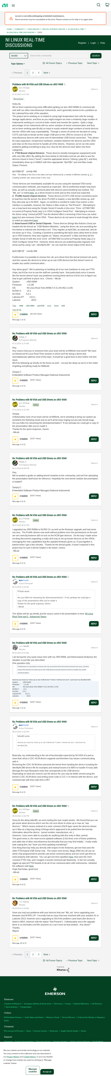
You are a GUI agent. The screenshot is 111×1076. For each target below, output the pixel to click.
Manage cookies (33, 1070)
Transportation (25, 1006)
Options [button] (94, 89)
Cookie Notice (29, 1056)
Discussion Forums (43, 1041)
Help (102, 43)
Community (19, 29)
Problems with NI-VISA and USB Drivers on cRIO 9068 (38, 84)
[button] (15, 314)
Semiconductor (11, 1006)
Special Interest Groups (53, 29)
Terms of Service (68, 1017)
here (32, 193)
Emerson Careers (40, 1030)
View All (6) (16, 310)
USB (63, 306)
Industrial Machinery (81, 1003)
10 (21, 943)
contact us (66, 19)
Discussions (18, 99)
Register (82, 43)
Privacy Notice (13, 1056)
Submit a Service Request (80, 1041)
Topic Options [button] (17, 63)
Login (93, 43)
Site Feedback (97, 1041)
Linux (49, 306)
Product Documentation (24, 1041)
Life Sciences (97, 1003)
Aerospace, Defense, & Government (37, 1003)
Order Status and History (34, 1017)
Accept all (47, 1072)
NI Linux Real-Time (76, 29)
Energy (68, 1003)
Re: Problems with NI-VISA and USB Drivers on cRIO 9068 (39, 333)
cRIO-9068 (30, 306)
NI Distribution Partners (13, 1017)
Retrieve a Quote (52, 1017)
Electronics (58, 1003)
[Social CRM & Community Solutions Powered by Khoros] (63, 969)
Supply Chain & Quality (69, 1030)
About (28, 1030)
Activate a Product (60, 1041)
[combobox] (58, 55)
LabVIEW (40, 306)
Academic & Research (12, 1003)
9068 (21, 306)
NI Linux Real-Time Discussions (21, 32)
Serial (56, 306)
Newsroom (54, 1030)
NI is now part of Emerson (14, 1030)
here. (31, 866)
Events (83, 1030)
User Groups (33, 29)
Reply (94, 314)
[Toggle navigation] (17, 5)
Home (9, 29)
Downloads (8, 1041)
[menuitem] (98, 5)
